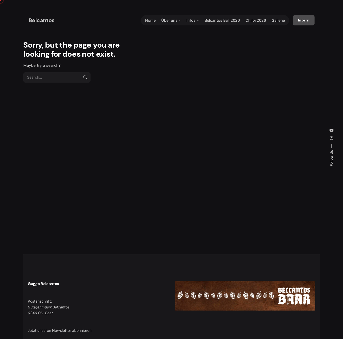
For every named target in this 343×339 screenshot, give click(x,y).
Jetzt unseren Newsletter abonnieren (59, 330)
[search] (85, 77)
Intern (303, 20)
